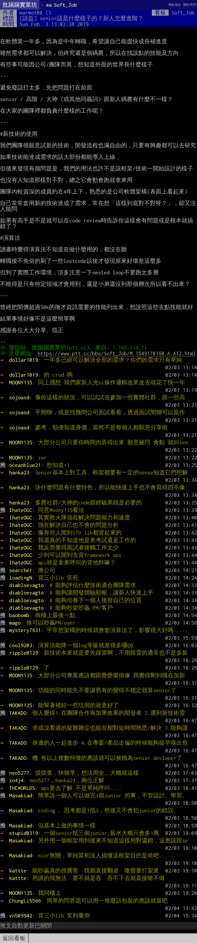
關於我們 (189, 4)
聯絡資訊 (174, 4)
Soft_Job (61, 5)
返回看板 (13, 938)
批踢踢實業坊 (19, 5)
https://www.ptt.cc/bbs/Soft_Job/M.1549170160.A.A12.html (116, 353)
